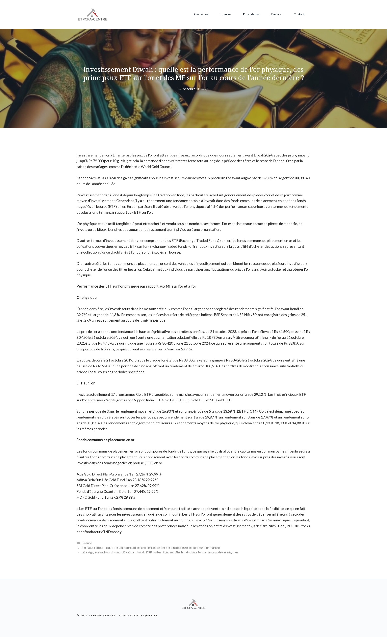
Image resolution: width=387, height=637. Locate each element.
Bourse (226, 14)
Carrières (201, 14)
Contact (299, 14)
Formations (251, 14)
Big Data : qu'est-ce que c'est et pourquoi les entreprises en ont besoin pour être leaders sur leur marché (150, 547)
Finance (276, 14)
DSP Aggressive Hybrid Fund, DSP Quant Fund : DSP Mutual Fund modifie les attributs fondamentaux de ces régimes (159, 552)
